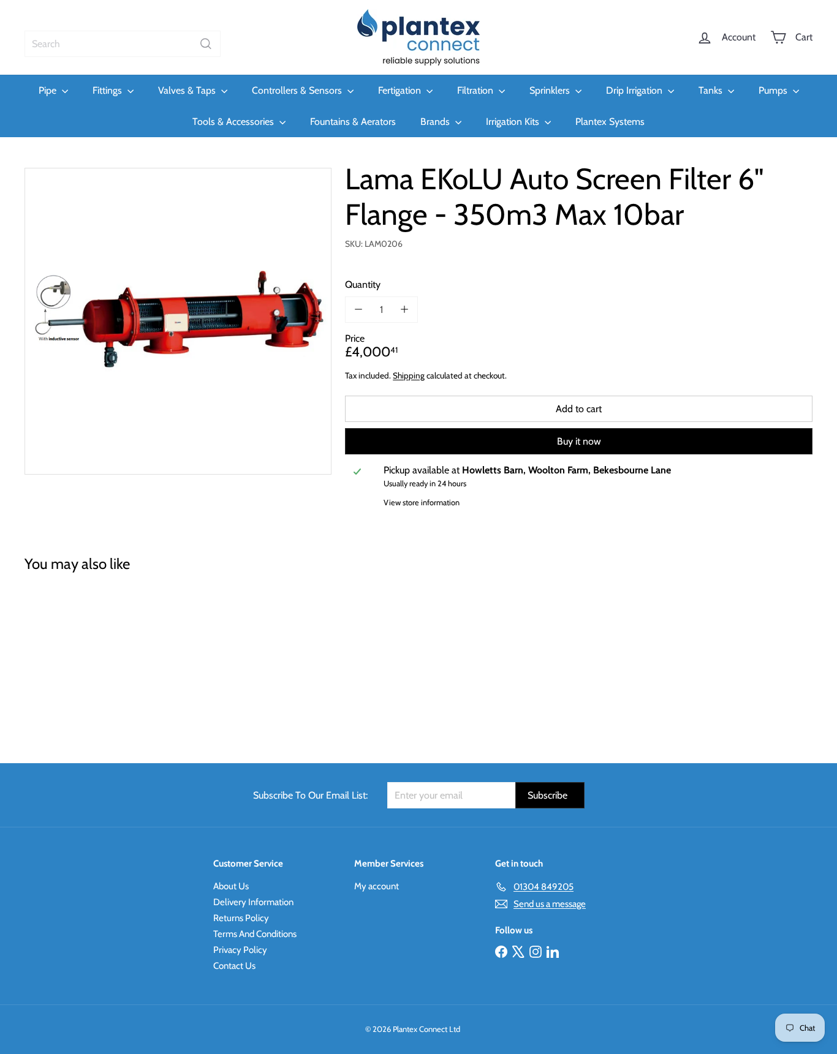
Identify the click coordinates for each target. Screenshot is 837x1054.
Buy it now (579, 441)
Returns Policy (241, 918)
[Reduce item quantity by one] (358, 309)
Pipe (49, 90)
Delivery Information (253, 902)
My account (376, 886)
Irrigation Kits (514, 121)
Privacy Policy (240, 949)
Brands (436, 121)
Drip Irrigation (635, 90)
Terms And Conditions (255, 933)
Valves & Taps (188, 90)
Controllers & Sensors (298, 90)
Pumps (774, 90)
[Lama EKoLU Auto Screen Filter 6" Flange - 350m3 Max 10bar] (85, 659)
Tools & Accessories (234, 121)
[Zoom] (178, 321)
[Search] (206, 44)
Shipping (409, 375)
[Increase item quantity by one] (404, 309)
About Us (231, 886)
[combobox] (123, 44)
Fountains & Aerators (353, 121)
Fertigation (400, 90)
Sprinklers (550, 90)
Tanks (712, 90)
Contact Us (234, 965)
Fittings (108, 90)
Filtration (476, 90)
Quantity (363, 284)
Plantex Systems (610, 121)
